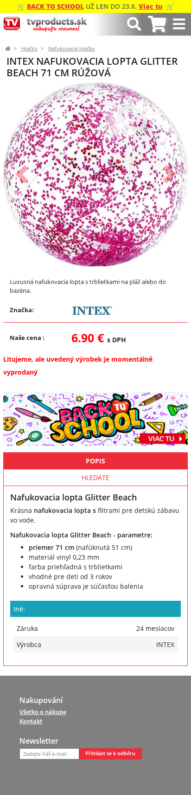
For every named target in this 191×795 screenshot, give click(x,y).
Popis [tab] (95, 460)
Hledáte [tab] (95, 477)
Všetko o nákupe (42, 712)
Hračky (29, 48)
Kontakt (30, 721)
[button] (21, 174)
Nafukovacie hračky (71, 48)
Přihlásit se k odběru (110, 753)
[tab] (157, 24)
